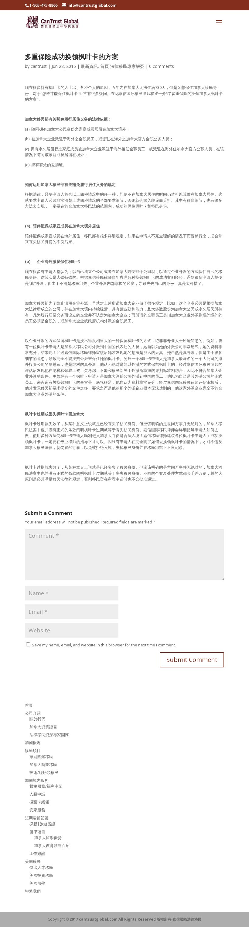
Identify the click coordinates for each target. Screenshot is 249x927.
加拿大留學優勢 (48, 837)
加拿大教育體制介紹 (52, 845)
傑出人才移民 (41, 867)
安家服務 (37, 810)
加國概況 (33, 742)
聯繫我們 (33, 891)
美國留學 (37, 883)
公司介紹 (33, 713)
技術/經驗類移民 (44, 772)
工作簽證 (37, 853)
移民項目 (33, 750)
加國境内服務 (37, 780)
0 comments (161, 66)
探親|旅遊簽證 (42, 824)
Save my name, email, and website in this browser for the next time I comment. (104, 645)
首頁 (29, 705)
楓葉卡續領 (39, 802)
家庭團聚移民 (41, 756)
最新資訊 (89, 66)
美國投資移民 (41, 875)
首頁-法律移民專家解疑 (122, 66)
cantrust (39, 66)
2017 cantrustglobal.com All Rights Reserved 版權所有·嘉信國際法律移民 (136, 919)
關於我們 (37, 719)
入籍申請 (37, 794)
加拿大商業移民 (43, 764)
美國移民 (33, 861)
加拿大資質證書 (43, 726)
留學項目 (37, 831)
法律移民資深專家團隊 (49, 734)
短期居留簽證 (37, 817)
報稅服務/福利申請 (46, 786)
